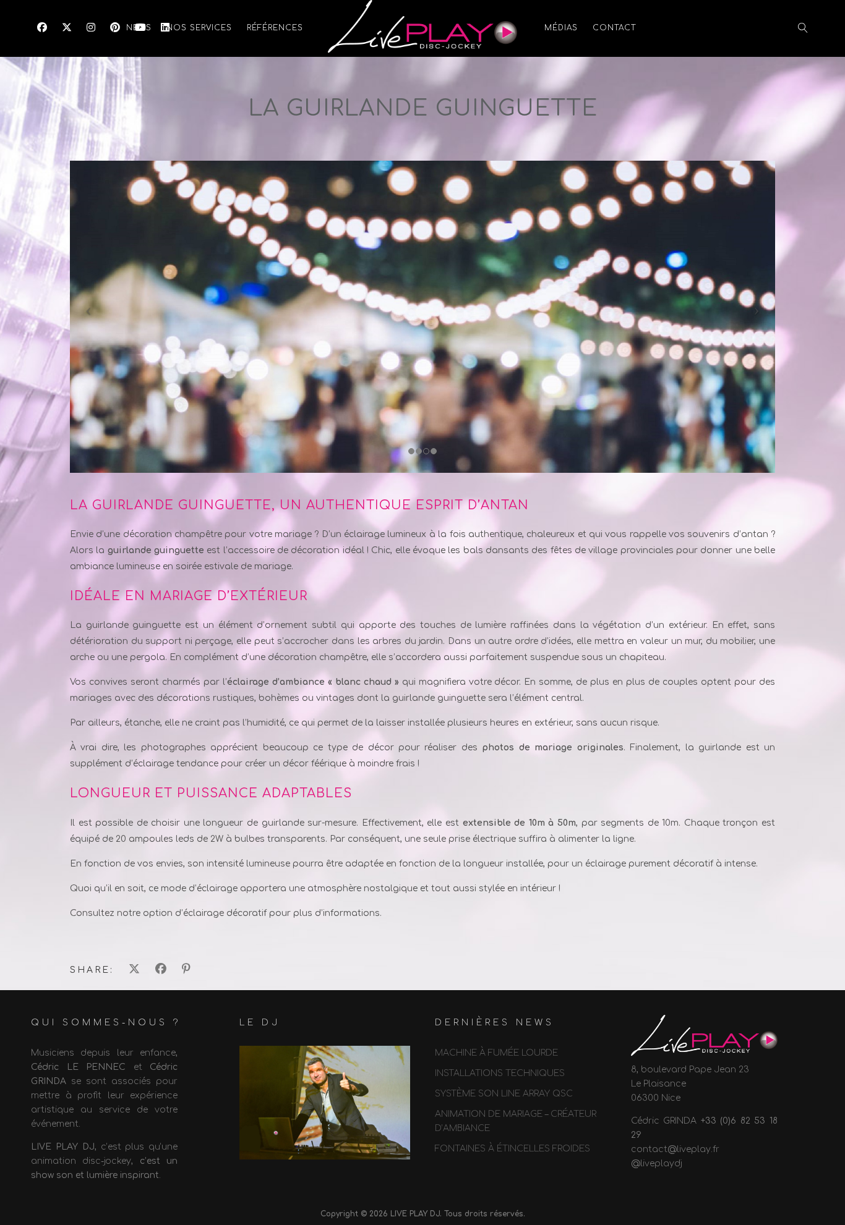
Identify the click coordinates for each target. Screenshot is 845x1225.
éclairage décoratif (225, 913)
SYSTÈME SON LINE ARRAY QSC (504, 1093)
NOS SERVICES (199, 27)
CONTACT (614, 27)
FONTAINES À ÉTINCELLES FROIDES (512, 1148)
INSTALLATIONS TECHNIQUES (500, 1073)
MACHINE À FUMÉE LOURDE (496, 1053)
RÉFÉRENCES (275, 27)
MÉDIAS (561, 27)
